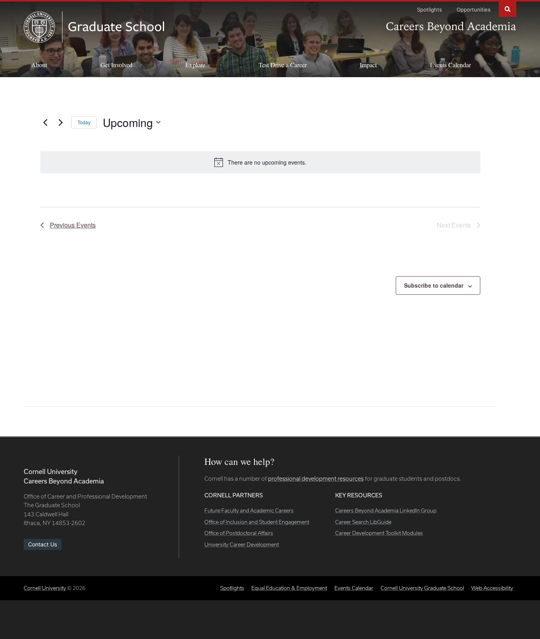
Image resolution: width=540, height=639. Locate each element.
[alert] (260, 162)
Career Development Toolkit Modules (379, 533)
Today (84, 122)
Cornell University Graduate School (422, 588)
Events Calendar (450, 65)
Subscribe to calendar (433, 285)
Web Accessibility (492, 588)
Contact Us (42, 544)
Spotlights (429, 9)
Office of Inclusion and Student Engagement (256, 522)
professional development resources (316, 478)
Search (507, 8)
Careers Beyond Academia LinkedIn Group (385, 510)
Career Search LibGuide (363, 522)
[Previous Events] (45, 122)
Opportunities (474, 9)
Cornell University (45, 588)
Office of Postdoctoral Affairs (238, 533)
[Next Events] (60, 122)
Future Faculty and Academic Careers (249, 510)
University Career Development (241, 544)
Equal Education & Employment (289, 588)
